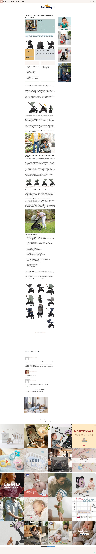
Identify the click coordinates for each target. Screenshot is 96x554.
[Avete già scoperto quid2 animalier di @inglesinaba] (12, 533)
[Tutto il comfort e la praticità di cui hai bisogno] (36, 436)
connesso (31, 391)
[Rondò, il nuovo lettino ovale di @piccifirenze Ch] (36, 460)
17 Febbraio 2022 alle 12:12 (33, 371)
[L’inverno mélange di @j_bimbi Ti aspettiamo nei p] (60, 509)
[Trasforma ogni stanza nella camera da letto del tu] (60, 460)
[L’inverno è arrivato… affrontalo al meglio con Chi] (36, 485)
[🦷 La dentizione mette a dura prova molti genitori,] (12, 460)
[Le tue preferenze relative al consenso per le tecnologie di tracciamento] (94, 552)
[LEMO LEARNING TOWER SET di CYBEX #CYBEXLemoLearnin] (12, 485)
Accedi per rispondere (29, 368)
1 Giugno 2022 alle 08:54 (32, 380)
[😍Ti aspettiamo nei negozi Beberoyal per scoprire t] (36, 509)
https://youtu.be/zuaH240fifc (40, 332)
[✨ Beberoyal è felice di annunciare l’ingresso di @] (12, 436)
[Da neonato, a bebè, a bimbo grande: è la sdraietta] (36, 533)
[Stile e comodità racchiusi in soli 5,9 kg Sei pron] (60, 436)
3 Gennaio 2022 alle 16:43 (33, 357)
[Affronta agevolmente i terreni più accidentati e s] (12, 509)
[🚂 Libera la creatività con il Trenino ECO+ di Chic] (60, 533)
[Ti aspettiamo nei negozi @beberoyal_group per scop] (60, 485)
